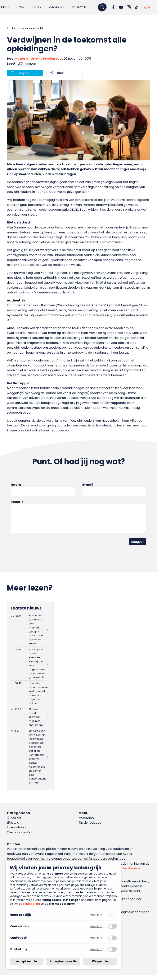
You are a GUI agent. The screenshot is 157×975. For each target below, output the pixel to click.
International (16, 827)
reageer (23, 73)
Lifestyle (13, 822)
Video (36, 7)
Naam (16, 484)
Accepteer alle (26, 961)
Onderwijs (14, 817)
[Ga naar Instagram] (128, 7)
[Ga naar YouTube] (121, 7)
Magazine (56, 7)
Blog (20, 7)
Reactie (17, 502)
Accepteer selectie (63, 961)
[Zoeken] (102, 7)
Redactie (79, 7)
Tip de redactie (89, 822)
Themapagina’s (18, 832)
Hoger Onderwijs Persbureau (38, 58)
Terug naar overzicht (27, 28)
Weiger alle (100, 961)
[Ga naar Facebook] (113, 7)
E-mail (87, 484)
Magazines (86, 817)
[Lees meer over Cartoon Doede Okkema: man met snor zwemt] (30, 717)
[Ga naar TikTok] (136, 7)
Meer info (96, 915)
